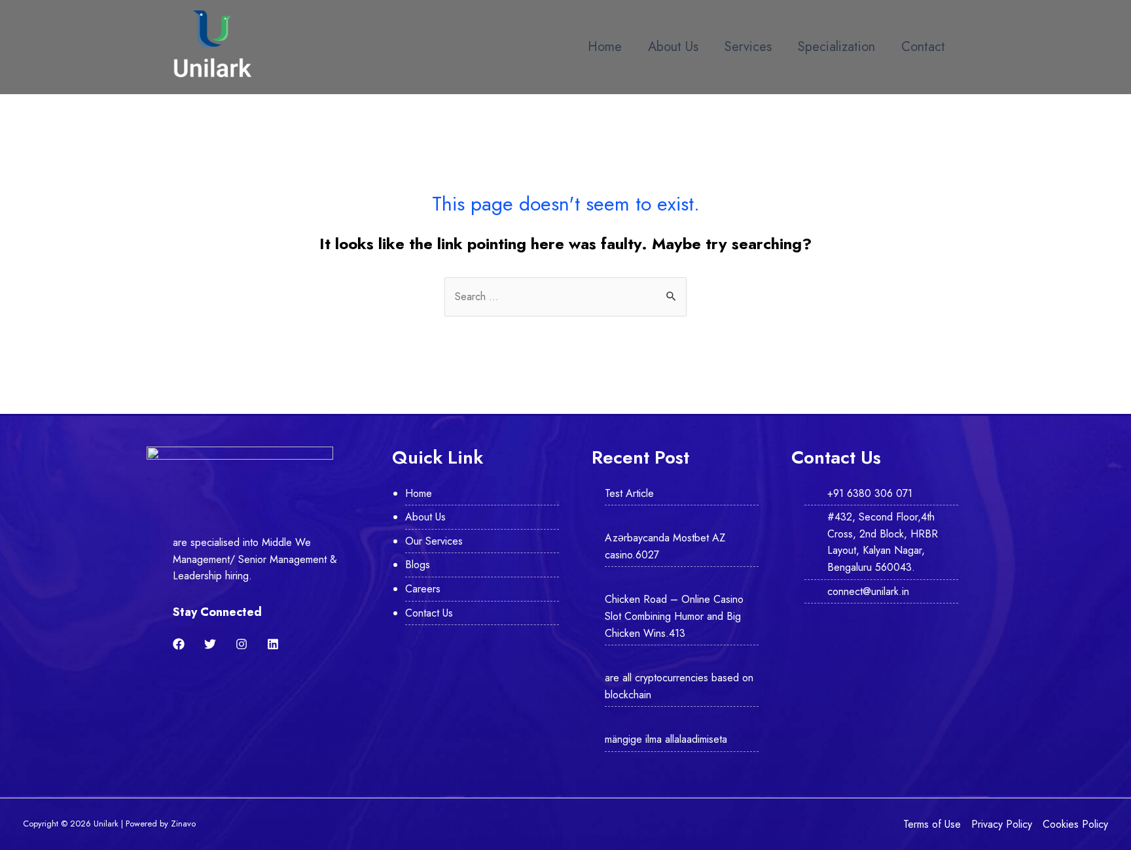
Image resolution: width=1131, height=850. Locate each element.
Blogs (417, 564)
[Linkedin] (273, 644)
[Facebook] (179, 644)
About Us (673, 46)
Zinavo (183, 823)
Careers (422, 588)
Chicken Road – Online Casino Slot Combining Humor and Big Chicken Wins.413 (674, 616)
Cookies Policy (1075, 824)
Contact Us (429, 612)
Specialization (836, 46)
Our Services (434, 541)
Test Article (629, 493)
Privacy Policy (1001, 824)
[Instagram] (241, 644)
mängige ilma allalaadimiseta (666, 739)
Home (605, 46)
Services (748, 46)
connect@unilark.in (868, 591)
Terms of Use (932, 824)
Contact (923, 46)
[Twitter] (210, 644)
